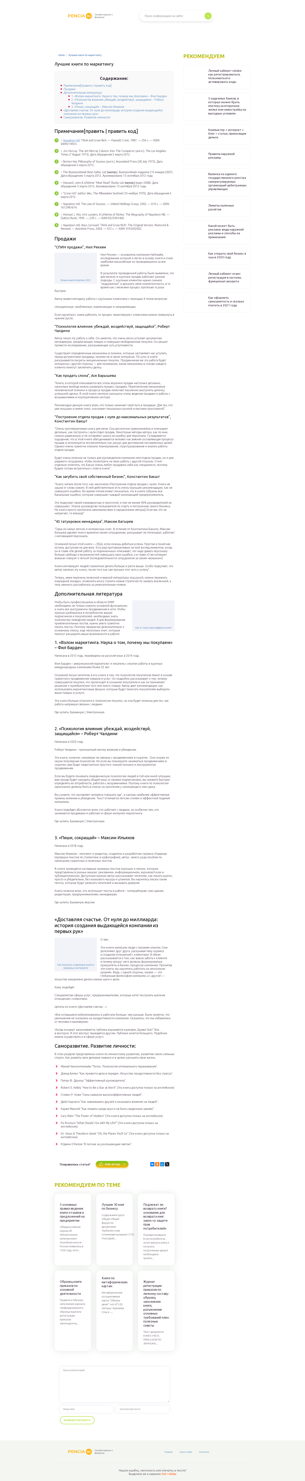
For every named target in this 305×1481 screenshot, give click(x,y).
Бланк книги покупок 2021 (76, 280)
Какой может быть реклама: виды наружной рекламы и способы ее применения (226, 231)
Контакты (204, 1452)
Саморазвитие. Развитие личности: (87, 117)
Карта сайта (186, 1452)
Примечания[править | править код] (88, 85)
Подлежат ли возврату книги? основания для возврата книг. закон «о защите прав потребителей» (155, 1216)
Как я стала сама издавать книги (153, 627)
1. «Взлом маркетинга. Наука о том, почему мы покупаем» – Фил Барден (119, 96)
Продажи (70, 89)
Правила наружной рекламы (221, 155)
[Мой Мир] (162, 1164)
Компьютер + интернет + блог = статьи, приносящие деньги (227, 133)
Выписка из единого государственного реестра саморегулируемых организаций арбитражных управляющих (227, 181)
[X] (167, 1164)
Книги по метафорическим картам (114, 1282)
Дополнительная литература (83, 92)
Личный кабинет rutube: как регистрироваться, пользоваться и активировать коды (225, 76)
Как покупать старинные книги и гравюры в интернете (75, 966)
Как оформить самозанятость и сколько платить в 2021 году (226, 301)
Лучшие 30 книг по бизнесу (113, 1206)
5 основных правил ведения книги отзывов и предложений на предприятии (72, 1212)
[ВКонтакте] (152, 1164)
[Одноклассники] (157, 1164)
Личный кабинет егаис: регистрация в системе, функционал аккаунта (225, 277)
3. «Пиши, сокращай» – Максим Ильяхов (97, 106)
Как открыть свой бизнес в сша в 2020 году (227, 255)
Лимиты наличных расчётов (221, 207)
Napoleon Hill (71, 140)
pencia (79, 15)
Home (61, 55)
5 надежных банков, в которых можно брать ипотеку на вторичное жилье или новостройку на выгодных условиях (227, 106)
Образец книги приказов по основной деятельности (71, 1287)
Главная (168, 1452)
